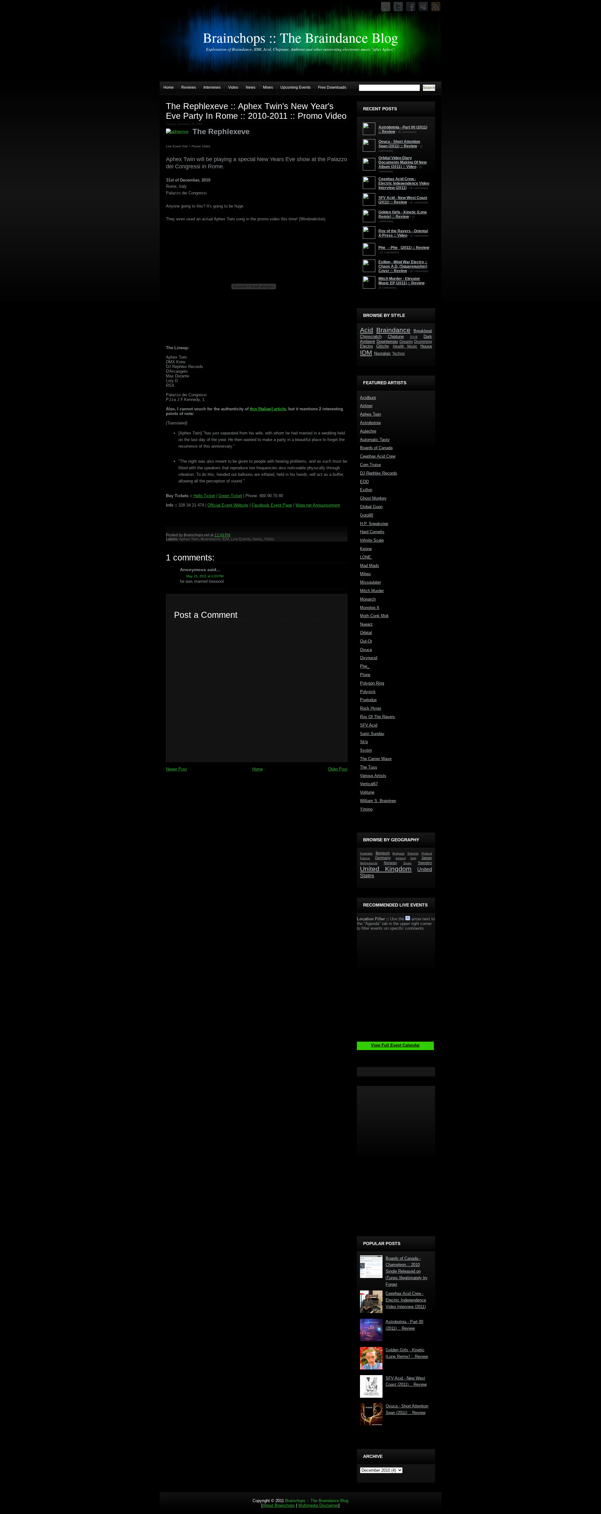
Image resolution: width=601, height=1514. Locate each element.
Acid (366, 330)
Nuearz (366, 624)
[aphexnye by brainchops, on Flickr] (177, 132)
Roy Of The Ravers (377, 716)
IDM (225, 539)
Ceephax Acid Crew (377, 456)
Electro (366, 346)
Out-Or (366, 641)
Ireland (401, 858)
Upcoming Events (295, 87)
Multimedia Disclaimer (318, 1505)
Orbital (366, 632)
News (250, 87)
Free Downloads (332, 87)
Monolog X (369, 607)
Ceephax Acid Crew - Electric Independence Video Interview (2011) (406, 1300)
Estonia (413, 853)
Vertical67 (369, 783)
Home (168, 87)
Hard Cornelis (372, 531)
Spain (407, 863)
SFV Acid (368, 725)
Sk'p (364, 741)
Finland (426, 853)
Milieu (365, 573)
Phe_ (364, 666)
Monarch (368, 599)
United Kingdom (386, 868)
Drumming (423, 341)
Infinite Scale (372, 540)
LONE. (366, 557)
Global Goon (371, 506)
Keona (366, 548)
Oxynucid (368, 657)
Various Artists (373, 775)
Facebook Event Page (272, 505)
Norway (390, 863)
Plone (365, 674)
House (426, 346)
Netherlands (369, 863)
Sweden (425, 863)
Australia (366, 853)
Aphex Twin (189, 539)
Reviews (188, 87)
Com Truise (370, 464)
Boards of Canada (376, 447)
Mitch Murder (372, 590)
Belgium (383, 853)
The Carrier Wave (376, 758)
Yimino (366, 809)
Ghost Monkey (373, 498)
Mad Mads (369, 565)
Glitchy (382, 346)
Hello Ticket (204, 495)
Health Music (405, 346)
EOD (364, 481)
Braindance (210, 539)
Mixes (268, 87)
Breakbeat (423, 331)
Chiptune (396, 336)
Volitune (367, 792)
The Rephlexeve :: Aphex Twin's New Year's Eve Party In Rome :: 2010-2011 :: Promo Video (256, 111)
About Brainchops (279, 1505)
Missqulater (370, 582)
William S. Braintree (378, 800)
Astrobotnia (370, 422)
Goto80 (366, 515)
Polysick (368, 691)
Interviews (212, 87)
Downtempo (387, 341)
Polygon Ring (372, 683)
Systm (366, 750)
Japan (426, 858)
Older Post (337, 769)
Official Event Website (228, 505)
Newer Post (176, 769)
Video (233, 87)
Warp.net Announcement (317, 505)
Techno (398, 353)
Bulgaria (398, 853)
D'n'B (414, 337)
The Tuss (368, 767)
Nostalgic (382, 353)
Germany (383, 858)
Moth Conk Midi (374, 615)
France (365, 858)
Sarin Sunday (372, 733)
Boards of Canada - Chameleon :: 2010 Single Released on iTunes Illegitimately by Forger (407, 1271)
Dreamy (406, 341)
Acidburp (368, 397)
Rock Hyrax (370, 708)
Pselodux (368, 699)
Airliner (366, 405)
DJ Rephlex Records (378, 473)
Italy (413, 858)
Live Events (241, 539)
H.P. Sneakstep (374, 523)
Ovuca (366, 649)
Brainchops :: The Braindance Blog (300, 37)
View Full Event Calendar (395, 1045)
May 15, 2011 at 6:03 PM (204, 576)
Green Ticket (230, 495)
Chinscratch (371, 336)
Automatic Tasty (375, 439)
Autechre (368, 431)
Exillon (366, 489)
